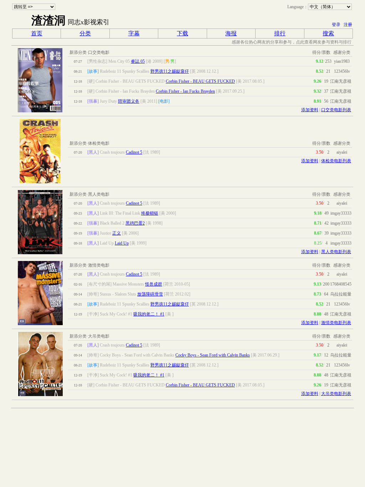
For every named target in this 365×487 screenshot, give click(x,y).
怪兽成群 (153, 284)
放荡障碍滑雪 (150, 294)
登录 (336, 24)
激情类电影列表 (336, 322)
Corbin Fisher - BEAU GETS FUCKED (200, 81)
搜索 (328, 33)
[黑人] (93, 152)
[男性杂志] (97, 61)
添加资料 (309, 109)
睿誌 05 (138, 61)
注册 (348, 24)
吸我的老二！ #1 (148, 314)
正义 (116, 233)
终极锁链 (149, 213)
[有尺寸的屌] (99, 284)
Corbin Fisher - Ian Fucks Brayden (185, 91)
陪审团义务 (128, 101)
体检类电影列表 (336, 160)
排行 (280, 33)
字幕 (134, 33)
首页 (36, 33)
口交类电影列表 (336, 109)
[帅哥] (93, 294)
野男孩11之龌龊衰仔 (169, 71)
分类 (85, 33)
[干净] (93, 314)
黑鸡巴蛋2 (135, 223)
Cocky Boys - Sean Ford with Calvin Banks (212, 355)
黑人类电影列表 (336, 251)
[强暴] (93, 101)
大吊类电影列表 (336, 393)
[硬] (90, 81)
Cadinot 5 (134, 152)
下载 (182, 33)
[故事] (93, 71)
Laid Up (122, 243)
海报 (231, 33)
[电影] (164, 101)
